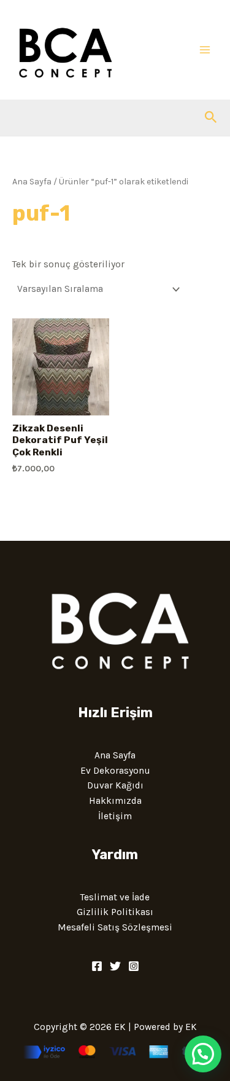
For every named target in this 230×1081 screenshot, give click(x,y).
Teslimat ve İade (115, 897)
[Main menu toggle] (205, 50)
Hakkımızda (115, 800)
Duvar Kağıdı (115, 785)
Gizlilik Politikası (115, 912)
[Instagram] (133, 966)
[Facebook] (96, 966)
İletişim (115, 816)
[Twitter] (115, 966)
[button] (211, 117)
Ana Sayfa (32, 181)
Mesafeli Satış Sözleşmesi (115, 927)
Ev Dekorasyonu (115, 770)
